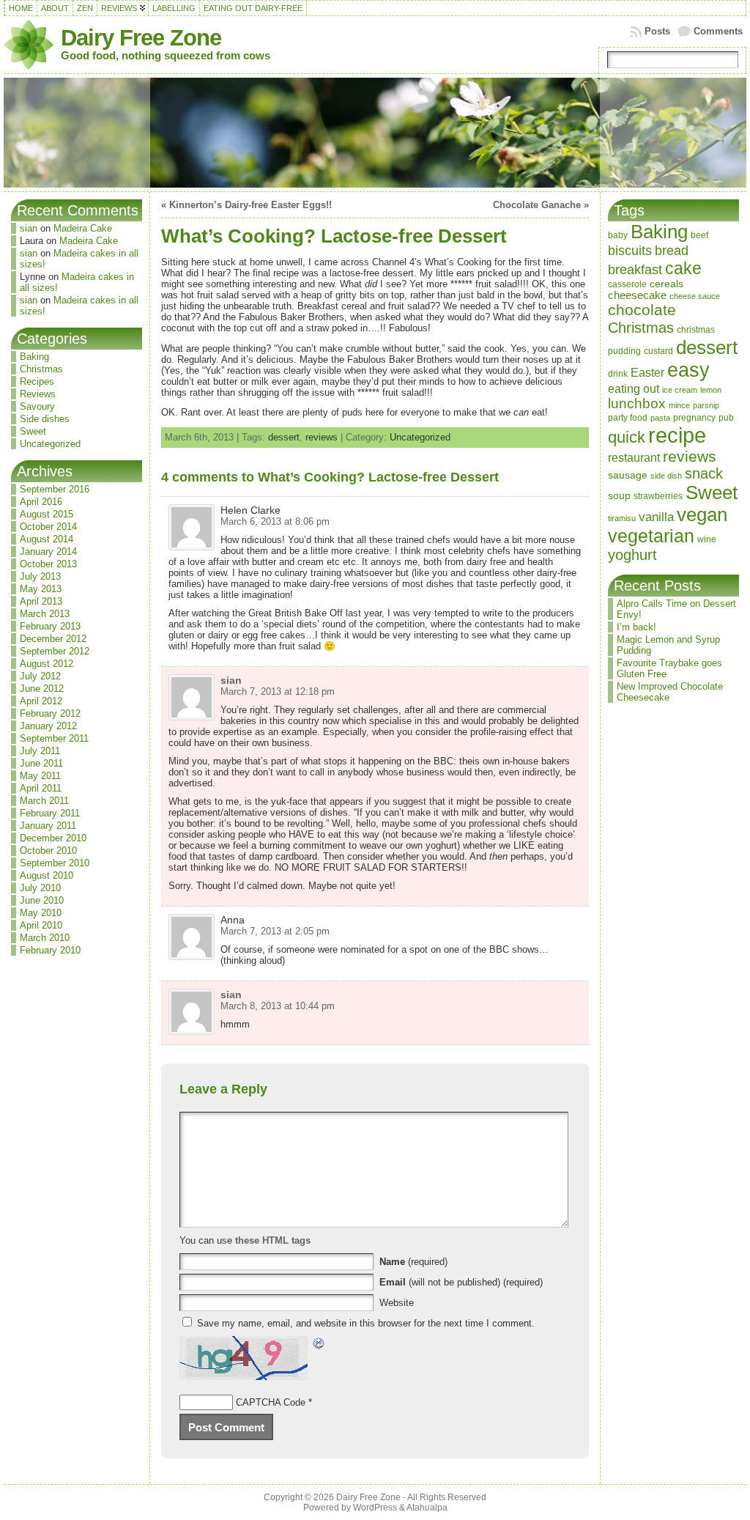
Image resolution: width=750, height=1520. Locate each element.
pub (726, 418)
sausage (627, 475)
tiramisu (622, 518)
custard (658, 351)
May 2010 (41, 912)
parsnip (706, 405)
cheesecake (637, 295)
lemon (710, 389)
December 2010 (53, 838)
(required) (413, 1261)
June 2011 (41, 763)
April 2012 (41, 701)
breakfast (635, 269)
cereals (666, 283)
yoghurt (632, 555)
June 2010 (42, 900)
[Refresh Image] (319, 1345)
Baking (34, 356)
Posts (657, 31)
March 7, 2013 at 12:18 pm (277, 691)
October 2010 (48, 850)
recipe (677, 435)
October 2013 (48, 563)
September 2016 (54, 489)
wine (706, 539)
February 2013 (50, 626)
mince (679, 405)
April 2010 (41, 925)
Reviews (38, 393)
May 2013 (41, 588)
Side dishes (45, 418)
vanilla (656, 517)
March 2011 (44, 800)
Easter (647, 372)
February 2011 (50, 813)
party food (627, 418)
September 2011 (54, 738)
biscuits (630, 250)
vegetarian (651, 536)
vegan (702, 514)
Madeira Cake (82, 228)
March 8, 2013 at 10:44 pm (277, 1005)
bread (671, 250)
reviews (321, 437)
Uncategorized (50, 443)
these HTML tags (273, 1240)
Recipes (37, 381)
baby (618, 235)
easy (688, 370)
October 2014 (48, 526)
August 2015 (46, 514)
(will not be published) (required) (461, 1282)
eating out (633, 388)
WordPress (375, 1507)
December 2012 (53, 638)
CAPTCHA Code (270, 1402)
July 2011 (40, 750)
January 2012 (48, 725)
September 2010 (54, 862)
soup (619, 495)
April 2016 (41, 501)
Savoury (37, 406)
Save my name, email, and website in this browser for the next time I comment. (366, 1323)
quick (626, 437)
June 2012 (42, 688)
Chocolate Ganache (537, 204)
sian (28, 228)
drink (618, 374)
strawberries (658, 496)
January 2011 (48, 825)
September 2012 (54, 651)
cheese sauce (694, 296)
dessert (284, 437)
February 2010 (50, 950)
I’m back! (636, 626)
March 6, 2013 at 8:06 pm (275, 521)
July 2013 (40, 576)
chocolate (642, 310)
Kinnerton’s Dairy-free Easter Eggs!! (250, 204)
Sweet (33, 431)
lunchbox (637, 403)
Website (396, 1302)
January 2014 (48, 551)
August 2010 (46, 875)
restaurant (634, 457)
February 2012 (50, 713)
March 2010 (45, 937)
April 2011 (41, 788)
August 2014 (46, 539)
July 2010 (40, 887)
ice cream (679, 389)
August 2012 (46, 663)
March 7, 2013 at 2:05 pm (275, 931)
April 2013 (41, 601)
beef (699, 235)
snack (704, 473)
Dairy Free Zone (141, 38)
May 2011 (40, 775)
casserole (627, 284)
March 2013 (45, 613)
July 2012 (40, 676)
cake (683, 268)
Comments (718, 31)
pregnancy (694, 418)
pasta (660, 417)
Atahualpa (427, 1507)
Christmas (41, 369)
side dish (666, 475)
